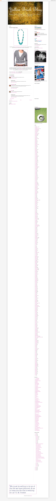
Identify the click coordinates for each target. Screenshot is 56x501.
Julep (35, 243)
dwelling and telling (37, 390)
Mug (35, 266)
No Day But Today (37, 412)
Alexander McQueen (37, 128)
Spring (36, 334)
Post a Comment (12, 98)
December (37, 436)
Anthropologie (36, 130)
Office (35, 277)
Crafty (35, 173)
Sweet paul (36, 421)
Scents (36, 314)
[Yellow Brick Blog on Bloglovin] (38, 41)
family (35, 197)
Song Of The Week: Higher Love (39, 453)
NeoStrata (40, 29)
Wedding (36, 364)
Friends (36, 208)
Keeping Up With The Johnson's (38, 402)
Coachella (36, 162)
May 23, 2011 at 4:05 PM (13, 97)
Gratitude (36, 221)
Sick (35, 320)
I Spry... (36, 397)
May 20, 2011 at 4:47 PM (13, 82)
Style (35, 339)
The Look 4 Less (37, 425)
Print (35, 296)
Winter (36, 370)
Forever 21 (36, 206)
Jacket (36, 240)
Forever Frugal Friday (38, 449)
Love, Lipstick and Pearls (38, 406)
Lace (35, 246)
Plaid (35, 294)
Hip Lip (36, 395)
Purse (35, 299)
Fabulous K (36, 393)
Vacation (36, 358)
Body (35, 145)
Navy (35, 270)
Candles (36, 152)
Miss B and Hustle (37, 410)
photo (35, 290)
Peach (36, 287)
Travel (36, 353)
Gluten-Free (36, 218)
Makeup (36, 258)
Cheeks (36, 158)
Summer (36, 340)
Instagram (36, 238)
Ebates (36, 187)
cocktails (36, 164)
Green (36, 222)
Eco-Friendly (36, 188)
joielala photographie (37, 401)
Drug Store (36, 184)
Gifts (35, 212)
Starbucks (36, 335)
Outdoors (36, 280)
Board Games (36, 144)
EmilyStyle (36, 392)
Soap (35, 326)
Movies (36, 265)
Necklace (36, 271)
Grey (35, 223)
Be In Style (36, 382)
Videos (36, 360)
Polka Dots (36, 295)
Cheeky (36, 159)
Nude (35, 275)
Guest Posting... (37, 450)
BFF (35, 139)
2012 (36, 434)
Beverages (36, 138)
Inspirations (36, 237)
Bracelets (36, 149)
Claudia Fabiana (13, 84)
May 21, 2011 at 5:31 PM (13, 92)
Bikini (35, 140)
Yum (35, 375)
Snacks (36, 325)
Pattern (36, 286)
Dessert (36, 178)
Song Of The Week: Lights (39, 447)
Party (35, 284)
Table (35, 345)
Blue (35, 143)
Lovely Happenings (37, 407)
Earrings (36, 186)
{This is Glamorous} (37, 430)
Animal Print (36, 129)
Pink (35, 292)
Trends (36, 354)
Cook (35, 169)
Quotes (36, 300)
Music (35, 267)
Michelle (12, 76)
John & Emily (36, 400)
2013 (36, 433)
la (35, 245)
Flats (35, 201)
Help (35, 232)
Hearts (36, 231)
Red (35, 304)
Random (36, 301)
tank (35, 346)
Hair (35, 227)
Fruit (35, 209)
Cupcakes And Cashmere (38, 387)
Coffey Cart (36, 385)
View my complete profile (37, 36)
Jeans (36, 241)
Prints (35, 297)
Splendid (36, 330)
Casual (36, 155)
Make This (36, 257)
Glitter (35, 216)
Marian (12, 90)
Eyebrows (36, 192)
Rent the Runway (37, 306)
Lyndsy (39, 32)
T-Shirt (36, 344)
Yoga (35, 374)
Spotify (36, 333)
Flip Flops (36, 202)
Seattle (36, 316)
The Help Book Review (38, 446)
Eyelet (36, 193)
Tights (36, 350)
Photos (36, 291)
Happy (36, 228)
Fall (35, 196)
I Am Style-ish (36, 396)
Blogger (31, 495)
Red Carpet (36, 305)
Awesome (36, 134)
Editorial (36, 189)
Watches (36, 363)
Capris (36, 154)
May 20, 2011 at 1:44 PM (13, 78)
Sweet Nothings (37, 420)
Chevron (36, 160)
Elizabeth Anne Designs (38, 391)
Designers (36, 177)
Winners (36, 369)
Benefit (36, 137)
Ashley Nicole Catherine (38, 380)
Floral (35, 203)
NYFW (36, 276)
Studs (35, 338)
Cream (36, 174)
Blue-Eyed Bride (37, 383)
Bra (35, 148)
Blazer (36, 142)
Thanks (36, 349)
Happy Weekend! (38, 448)
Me (35, 260)
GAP (35, 211)
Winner (36, 368)
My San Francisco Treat (38, 452)
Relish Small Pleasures (37, 415)
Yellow (36, 373)
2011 (36, 435)
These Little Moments (37, 427)
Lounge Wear (36, 252)
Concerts (36, 167)
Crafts (35, 172)
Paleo (35, 281)
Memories (36, 261)
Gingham (36, 213)
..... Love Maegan (37, 378)
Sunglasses (36, 341)
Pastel (36, 285)
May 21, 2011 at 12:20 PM (14, 88)
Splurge (36, 331)
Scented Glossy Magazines (38, 416)
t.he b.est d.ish (36, 422)
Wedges (36, 365)
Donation (36, 182)
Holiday (36, 233)
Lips (35, 251)
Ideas (35, 236)
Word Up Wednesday (38, 445)
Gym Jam (36, 226)
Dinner (36, 179)
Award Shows (36, 133)
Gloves (36, 217)
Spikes (36, 329)
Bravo (35, 150)
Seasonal (36, 315)
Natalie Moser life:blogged (38, 411)
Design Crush (36, 388)
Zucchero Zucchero (37, 429)
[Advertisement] (41, 477)
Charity (36, 157)
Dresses (36, 183)
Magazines (36, 256)
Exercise (36, 191)
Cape (35, 153)
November (37, 437)
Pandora (36, 282)
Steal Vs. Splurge (37, 336)
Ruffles (36, 309)
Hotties (36, 235)
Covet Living (36, 386)
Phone (36, 289)
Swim (35, 343)
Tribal (35, 355)
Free (35, 207)
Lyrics (35, 255)
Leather (36, 248)
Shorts (36, 319)
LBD (35, 247)
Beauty (36, 135)
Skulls (36, 324)
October (37, 438)
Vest (35, 359)
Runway (36, 310)
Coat (35, 163)
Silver (35, 321)
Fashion (36, 198)
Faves (36, 199)
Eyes (35, 194)
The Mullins (36, 426)
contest (36, 168)
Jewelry (36, 242)
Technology (36, 348)
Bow (35, 147)
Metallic (36, 262)
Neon (35, 272)
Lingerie (36, 250)
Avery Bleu (36, 381)
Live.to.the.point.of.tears (37, 405)
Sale (35, 311)
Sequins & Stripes (37, 417)
